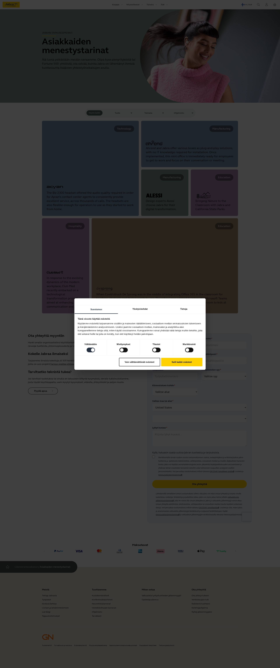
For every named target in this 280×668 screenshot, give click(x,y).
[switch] (123, 350)
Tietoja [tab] (183, 309)
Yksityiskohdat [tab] (140, 309)
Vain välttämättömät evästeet (139, 362)
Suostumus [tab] (96, 309)
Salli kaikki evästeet (182, 362)
